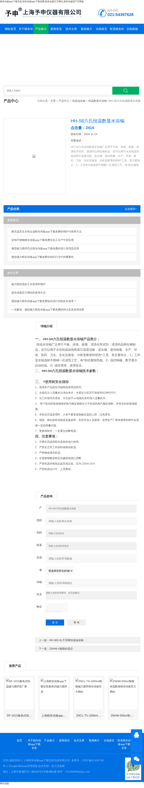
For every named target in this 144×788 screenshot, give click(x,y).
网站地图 (4, 783)
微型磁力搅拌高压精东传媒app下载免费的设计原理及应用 (45, 248)
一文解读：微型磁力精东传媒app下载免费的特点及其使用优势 (47, 309)
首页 (19, 740)
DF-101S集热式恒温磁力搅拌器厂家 (21, 715)
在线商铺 (132, 28)
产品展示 (40, 28)
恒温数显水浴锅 (97, 100)
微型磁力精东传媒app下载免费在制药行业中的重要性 (42, 256)
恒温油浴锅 (78, 100)
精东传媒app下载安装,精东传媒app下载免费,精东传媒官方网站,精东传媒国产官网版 (42, 1)
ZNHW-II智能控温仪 (61, 648)
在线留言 (101, 28)
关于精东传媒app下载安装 (26, 30)
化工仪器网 (57, 766)
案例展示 (86, 28)
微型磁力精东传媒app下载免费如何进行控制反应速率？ (43, 301)
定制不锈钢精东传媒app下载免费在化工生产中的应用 (42, 239)
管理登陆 (32, 766)
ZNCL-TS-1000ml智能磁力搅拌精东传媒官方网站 (90, 715)
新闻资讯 (56, 28)
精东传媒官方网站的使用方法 (28, 292)
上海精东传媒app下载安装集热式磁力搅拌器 (55, 715)
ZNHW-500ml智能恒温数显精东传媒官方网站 (125, 715)
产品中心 (64, 100)
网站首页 (10, 28)
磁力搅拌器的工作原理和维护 (28, 284)
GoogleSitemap (18, 766)
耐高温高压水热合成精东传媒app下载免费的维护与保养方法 (46, 231)
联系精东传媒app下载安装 (117, 30)
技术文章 (71, 28)
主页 (53, 100)
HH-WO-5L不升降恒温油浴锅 (66, 640)
